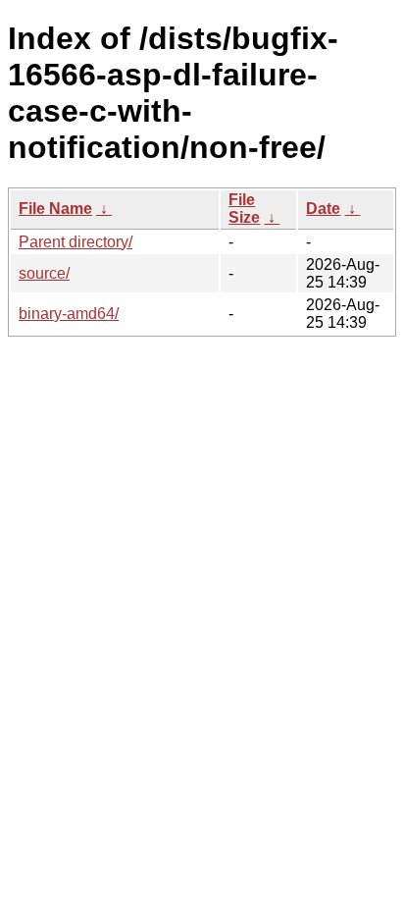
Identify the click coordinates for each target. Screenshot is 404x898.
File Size (244, 208)
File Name (55, 208)
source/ (44, 273)
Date (323, 208)
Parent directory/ (75, 242)
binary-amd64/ (69, 313)
